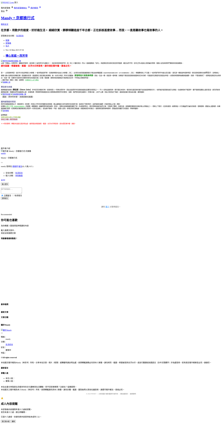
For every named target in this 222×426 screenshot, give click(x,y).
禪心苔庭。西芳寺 (17, 55)
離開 (13, 421)
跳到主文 (4, 24)
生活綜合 (20, 36)
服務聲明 (133, 394)
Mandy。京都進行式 (17, 18)
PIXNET (93, 394)
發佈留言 (5, 198)
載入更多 (5, 184)
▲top (3, 180)
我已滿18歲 (5, 421)
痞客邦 (15, 166)
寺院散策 (19, 176)
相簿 (7, 40)
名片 (7, 46)
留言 (20, 166)
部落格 (8, 43)
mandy (3, 153)
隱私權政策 (124, 394)
